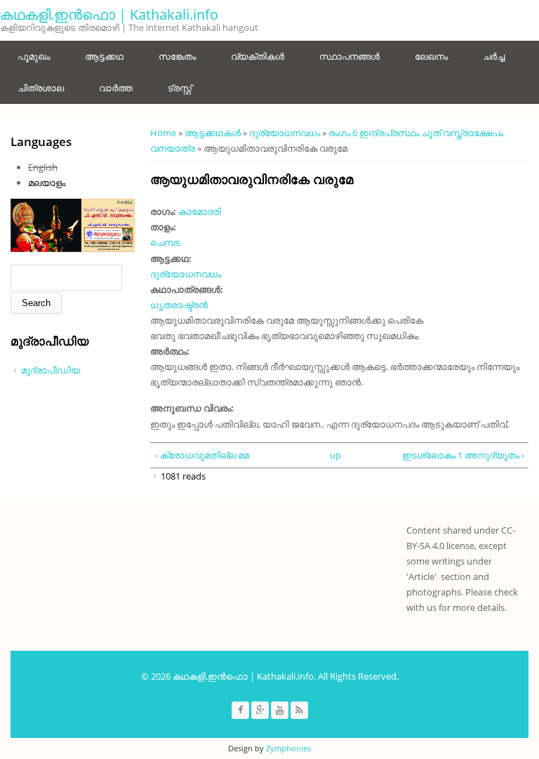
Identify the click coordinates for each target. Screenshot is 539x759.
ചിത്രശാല (41, 87)
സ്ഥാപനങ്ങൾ (349, 56)
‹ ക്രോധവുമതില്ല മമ (202, 455)
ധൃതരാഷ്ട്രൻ (179, 304)
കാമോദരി (199, 211)
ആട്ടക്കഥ (104, 56)
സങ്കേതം (177, 56)
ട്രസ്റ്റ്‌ (180, 87)
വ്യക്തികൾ (257, 56)
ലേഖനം (431, 56)
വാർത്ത (116, 87)
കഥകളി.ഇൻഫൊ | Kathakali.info (109, 14)
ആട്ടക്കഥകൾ (213, 132)
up (335, 455)
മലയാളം (46, 182)
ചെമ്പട (165, 242)
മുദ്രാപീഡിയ (50, 370)
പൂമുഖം (34, 56)
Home (163, 132)
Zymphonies (288, 748)
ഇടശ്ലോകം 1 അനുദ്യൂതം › (463, 455)
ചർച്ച (494, 56)
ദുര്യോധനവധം (284, 132)
